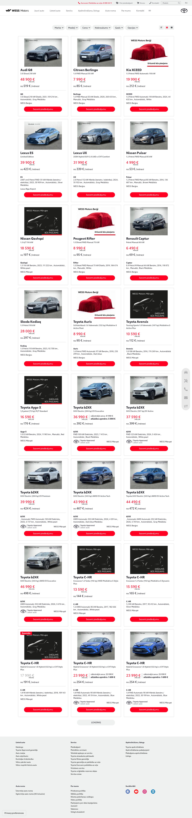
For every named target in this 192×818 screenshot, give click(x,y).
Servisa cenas (76, 774)
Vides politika (76, 799)
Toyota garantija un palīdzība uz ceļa (85, 762)
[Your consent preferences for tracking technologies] (14, 813)
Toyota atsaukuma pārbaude (82, 756)
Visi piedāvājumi (126, 3)
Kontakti (140, 10)
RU (186, 3)
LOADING (96, 722)
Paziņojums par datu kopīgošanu (84, 803)
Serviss (69, 10)
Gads (117, 27)
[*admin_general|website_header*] (184, 10)
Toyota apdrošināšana (135, 747)
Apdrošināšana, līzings (89, 10)
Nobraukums (101, 27)
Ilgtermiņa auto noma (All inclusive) (30, 794)
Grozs (142, 3)
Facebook (128, 791)
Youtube (136, 791)
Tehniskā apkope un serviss (81, 753)
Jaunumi (74, 805)
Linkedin (153, 791)
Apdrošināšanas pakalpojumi (137, 750)
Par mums (126, 10)
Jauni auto (39, 10)
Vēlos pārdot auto (23, 762)
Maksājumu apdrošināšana (136, 753)
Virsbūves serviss (77, 768)
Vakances (74, 809)
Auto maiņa (20, 753)
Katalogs (19, 747)
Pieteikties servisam (79, 750)
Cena (85, 27)
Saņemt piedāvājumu (43, 109)
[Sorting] (161, 27)
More (150, 10)
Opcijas (131, 27)
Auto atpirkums (22, 756)
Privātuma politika (78, 790)
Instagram (145, 791)
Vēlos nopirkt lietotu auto (26, 765)
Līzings (128, 756)
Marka (58, 27)
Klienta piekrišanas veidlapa (82, 796)
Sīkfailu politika (77, 794)
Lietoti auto (55, 10)
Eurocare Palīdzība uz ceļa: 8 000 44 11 (96, 3)
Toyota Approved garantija (27, 750)
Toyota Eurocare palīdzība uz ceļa (84, 765)
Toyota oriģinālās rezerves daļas (84, 771)
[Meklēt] (179, 2)
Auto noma (110, 10)
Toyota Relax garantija (80, 759)
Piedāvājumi (75, 747)
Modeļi (71, 27)
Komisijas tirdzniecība (24, 759)
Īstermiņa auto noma (24, 790)
